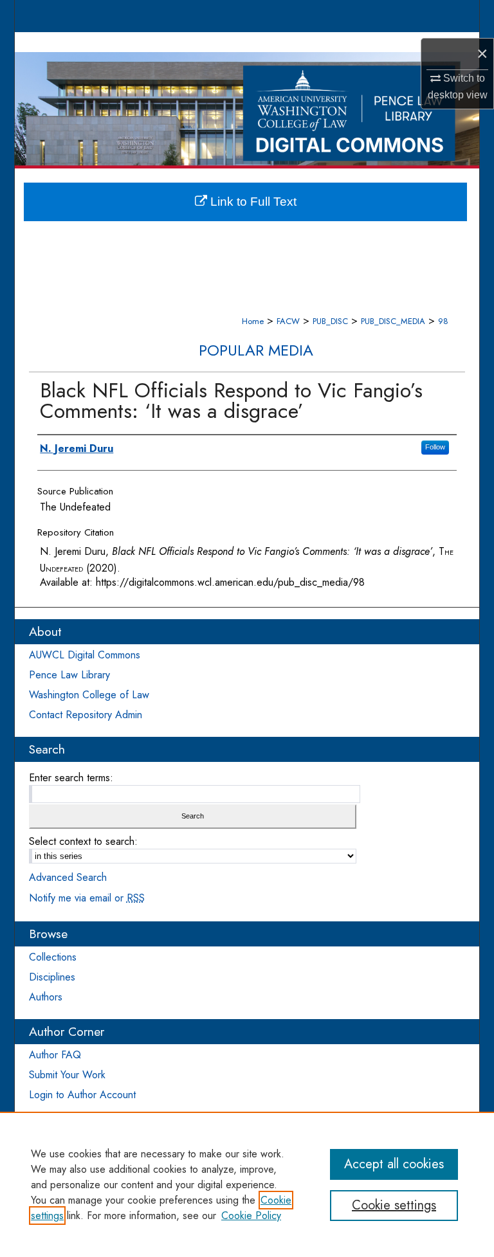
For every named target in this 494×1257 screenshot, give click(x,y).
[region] (247, 1184)
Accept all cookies (394, 1164)
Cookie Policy (251, 1215)
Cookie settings (394, 1205)
